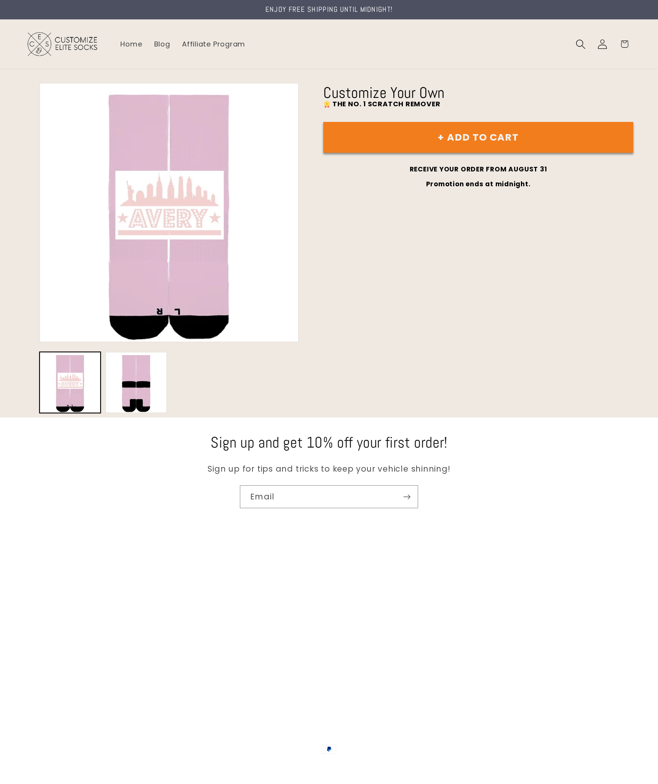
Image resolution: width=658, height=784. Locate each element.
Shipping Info (49, 624)
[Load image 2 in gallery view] (135, 382)
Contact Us (46, 592)
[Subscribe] (407, 497)
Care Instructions (57, 673)
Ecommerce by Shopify (387, 766)
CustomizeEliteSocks (291, 766)
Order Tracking (52, 640)
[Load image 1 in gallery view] (70, 382)
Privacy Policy (50, 689)
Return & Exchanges (61, 656)
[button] (581, 44)
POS (330, 766)
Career (37, 608)
